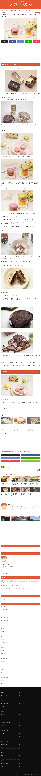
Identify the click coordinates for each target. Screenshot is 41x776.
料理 (2, 650)
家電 (2, 647)
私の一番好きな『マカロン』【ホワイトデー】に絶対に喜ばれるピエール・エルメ (17, 188)
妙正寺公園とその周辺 (5, 644)
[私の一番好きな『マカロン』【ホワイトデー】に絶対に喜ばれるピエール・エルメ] (20, 420)
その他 (3, 606)
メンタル (3, 623)
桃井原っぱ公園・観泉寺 (6, 655)
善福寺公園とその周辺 (5, 636)
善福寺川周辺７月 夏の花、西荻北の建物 (10, 585)
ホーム (2, 774)
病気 (2, 666)
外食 (2, 639)
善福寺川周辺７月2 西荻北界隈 (8, 582)
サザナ (3, 614)
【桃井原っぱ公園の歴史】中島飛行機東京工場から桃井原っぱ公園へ (14, 588)
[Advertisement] (20, 52)
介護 (2, 625)
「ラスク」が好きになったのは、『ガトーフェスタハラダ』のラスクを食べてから (33, 427)
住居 (2, 628)
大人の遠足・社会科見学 (6, 642)
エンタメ (3, 612)
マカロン (22, 451)
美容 (2, 672)
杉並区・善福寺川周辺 (5, 653)
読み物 (3, 680)
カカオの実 (9, 451)
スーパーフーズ (4, 617)
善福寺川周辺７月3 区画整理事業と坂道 (9, 580)
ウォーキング (4, 609)
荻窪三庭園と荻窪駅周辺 (6, 677)
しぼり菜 (9, 504)
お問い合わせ (7, 774)
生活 (2, 664)
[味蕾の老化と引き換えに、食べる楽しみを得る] (7, 420)
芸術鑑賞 (3, 760)
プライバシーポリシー (14, 774)
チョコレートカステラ (16, 451)
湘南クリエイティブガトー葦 (29, 451)
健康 (2, 631)
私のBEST (3, 669)
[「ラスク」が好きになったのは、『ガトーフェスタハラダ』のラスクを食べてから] (33, 420)
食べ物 (3, 683)
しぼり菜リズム (31, 774)
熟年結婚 (3, 661)
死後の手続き (4, 658)
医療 (2, 719)
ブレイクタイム (4, 451)
